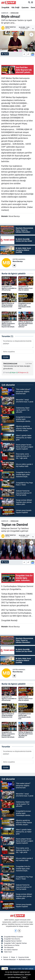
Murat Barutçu (18, 261)
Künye (13, 957)
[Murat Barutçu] (6, 262)
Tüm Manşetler (9, 947)
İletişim (5, 957)
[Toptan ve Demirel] (17, 549)
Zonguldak (5, 7)
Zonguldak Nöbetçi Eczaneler (13, 937)
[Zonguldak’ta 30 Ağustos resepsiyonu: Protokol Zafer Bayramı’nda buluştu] (9, 316)
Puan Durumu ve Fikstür (11, 945)
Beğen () (14, 372)
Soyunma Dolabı (23, 957)
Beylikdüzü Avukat (25, 959)
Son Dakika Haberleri (11, 950)
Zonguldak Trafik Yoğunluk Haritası (15, 943)
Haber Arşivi (8, 952)
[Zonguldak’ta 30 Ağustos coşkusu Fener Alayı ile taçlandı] (25, 281)
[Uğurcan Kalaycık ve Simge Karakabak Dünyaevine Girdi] (9, 298)
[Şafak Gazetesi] (8, 2)
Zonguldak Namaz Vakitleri (13, 941)
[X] (19, 930)
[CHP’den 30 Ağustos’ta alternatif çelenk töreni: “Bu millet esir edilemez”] (25, 316)
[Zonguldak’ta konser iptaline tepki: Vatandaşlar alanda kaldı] (25, 298)
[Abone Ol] (32, 54)
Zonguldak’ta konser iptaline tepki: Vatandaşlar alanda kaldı (24, 306)
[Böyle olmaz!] (17, 41)
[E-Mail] (14, 265)
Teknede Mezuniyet (9, 959)
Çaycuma (25, 7)
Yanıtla (7, 372)
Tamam (24, 977)
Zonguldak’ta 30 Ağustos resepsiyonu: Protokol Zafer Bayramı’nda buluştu (8, 324)
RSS (5, 969)
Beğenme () (24, 372)
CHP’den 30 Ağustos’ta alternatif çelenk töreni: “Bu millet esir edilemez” (25, 324)
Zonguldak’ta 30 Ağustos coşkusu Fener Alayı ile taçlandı (25, 288)
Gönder (5, 357)
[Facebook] (15, 930)
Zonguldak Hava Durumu (12, 939)
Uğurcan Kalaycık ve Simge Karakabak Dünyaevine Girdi (8, 305)
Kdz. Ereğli (15, 7)
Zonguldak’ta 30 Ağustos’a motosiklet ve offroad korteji (9, 288)
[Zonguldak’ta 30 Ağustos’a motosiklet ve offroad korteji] (9, 281)
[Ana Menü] (32, 2)
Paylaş (6, 54)
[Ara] (29, 2)
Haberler (4, 13)
